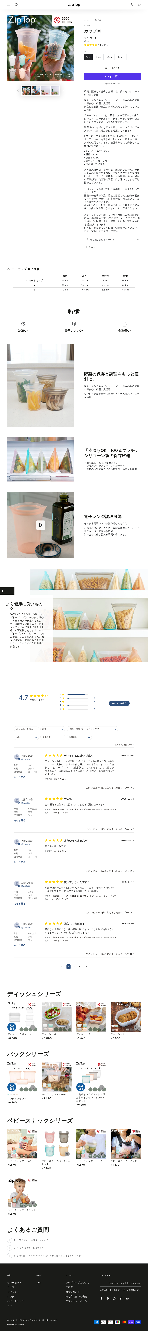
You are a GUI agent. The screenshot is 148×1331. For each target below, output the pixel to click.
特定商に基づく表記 (76, 1296)
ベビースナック (15, 1301)
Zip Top (87, 26)
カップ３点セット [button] (61, 779)
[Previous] (3, 591)
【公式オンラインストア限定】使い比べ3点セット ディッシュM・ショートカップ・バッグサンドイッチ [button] (85, 811)
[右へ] (63, 91)
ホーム (86, 20)
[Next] (10, 591)
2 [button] (74, 966)
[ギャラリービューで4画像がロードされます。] (55, 90)
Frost (98, 58)
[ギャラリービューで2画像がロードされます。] (36, 90)
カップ (10, 1287)
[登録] (139, 1283)
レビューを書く (119, 703)
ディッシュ (13, 1292)
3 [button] (79, 966)
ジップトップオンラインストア (28, 1320)
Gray (109, 58)
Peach (121, 58)
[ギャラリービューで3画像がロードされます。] (45, 90)
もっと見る (19, 777)
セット (10, 1306)
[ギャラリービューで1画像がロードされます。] (26, 90)
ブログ (69, 1287)
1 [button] (68, 966)
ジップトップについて (78, 1282)
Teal (88, 58)
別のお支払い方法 (112, 83)
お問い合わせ (73, 1292)
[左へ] (18, 91)
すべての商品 (96, 20)
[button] (16, 5)
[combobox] (52, 728)
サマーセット (14, 1282)
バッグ (10, 1296)
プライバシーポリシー (78, 1301)
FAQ (38, 1282)
